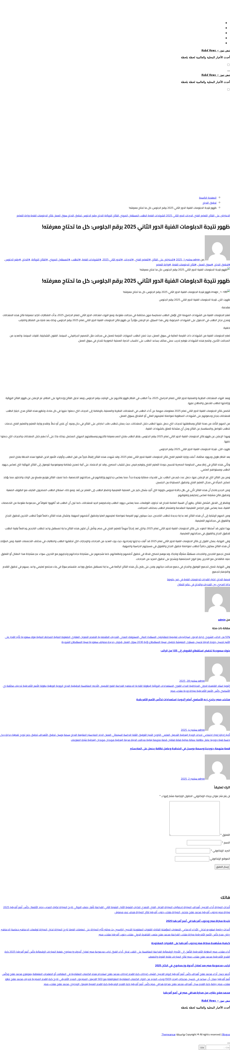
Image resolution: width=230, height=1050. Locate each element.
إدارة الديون (197, 636)
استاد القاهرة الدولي (211, 685)
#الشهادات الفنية (91, 259)
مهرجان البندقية (96, 739)
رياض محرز (224, 934)
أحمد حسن (223, 973)
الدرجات (189, 215)
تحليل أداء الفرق (120, 951)
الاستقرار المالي (147, 636)
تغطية (15, 734)
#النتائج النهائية (39, 259)
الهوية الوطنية (55, 685)
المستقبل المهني (129, 215)
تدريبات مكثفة (14, 685)
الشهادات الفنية (156, 215)
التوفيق (142, 734)
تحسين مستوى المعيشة (188, 641)
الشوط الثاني (111, 907)
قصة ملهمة (159, 739)
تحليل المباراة (46, 929)
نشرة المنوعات (79, 739)
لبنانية (149, 739)
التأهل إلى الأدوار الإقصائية (177, 951)
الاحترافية (194, 685)
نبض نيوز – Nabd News (215, 51)
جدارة (8, 734)
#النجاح (26, 259)
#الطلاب (76, 259)
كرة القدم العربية (98, 984)
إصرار (216, 734)
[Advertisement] (115, 8)
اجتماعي (207, 734)
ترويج (22, 734)
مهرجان (109, 739)
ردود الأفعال (36, 907)
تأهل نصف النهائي (83, 907)
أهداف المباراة (191, 907)
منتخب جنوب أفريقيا (160, 912)
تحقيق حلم (31, 734)
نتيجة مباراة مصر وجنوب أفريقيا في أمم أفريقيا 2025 (198, 920)
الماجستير (92, 734)
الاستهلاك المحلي (129, 636)
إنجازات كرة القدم (138, 973)
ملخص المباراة (179, 912)
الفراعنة (119, 685)
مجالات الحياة (138, 739)
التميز (150, 734)
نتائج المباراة (142, 912)
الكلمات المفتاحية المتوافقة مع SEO (118, 978)
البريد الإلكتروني (220, 850)
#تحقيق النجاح (222, 264)
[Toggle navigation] (228, 70)
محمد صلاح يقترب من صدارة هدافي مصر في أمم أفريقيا (196, 992)
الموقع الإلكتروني (220, 858)
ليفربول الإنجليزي (78, 984)
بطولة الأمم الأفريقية (34, 685)
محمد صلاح (194, 912)
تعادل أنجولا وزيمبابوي (76, 951)
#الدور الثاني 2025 (113, 259)
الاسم (226, 842)
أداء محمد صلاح (208, 973)
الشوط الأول (125, 907)
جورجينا (214, 739)
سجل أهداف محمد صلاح (184, 984)
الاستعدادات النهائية (162, 685)
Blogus (226, 1034)
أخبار (227, 734)
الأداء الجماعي (189, 929)
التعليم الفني (200, 215)
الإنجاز (191, 734)
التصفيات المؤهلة (171, 929)
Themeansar (168, 1034)
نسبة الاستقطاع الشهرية (74, 641)
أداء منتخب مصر (221, 951)
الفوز (112, 685)
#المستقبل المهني (59, 259)
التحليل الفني (156, 907)
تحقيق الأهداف (47, 734)
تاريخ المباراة (66, 907)
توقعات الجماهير (29, 929)
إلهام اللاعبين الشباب (159, 973)
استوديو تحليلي (206, 929)
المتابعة (82, 734)
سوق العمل (60, 215)
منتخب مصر (176, 690)
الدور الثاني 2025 (175, 215)
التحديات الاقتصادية (108, 636)
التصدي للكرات (141, 907)
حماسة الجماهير (10, 929)
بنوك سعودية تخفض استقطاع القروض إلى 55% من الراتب (195, 650)
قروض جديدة (114, 641)
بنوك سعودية (28, 636)
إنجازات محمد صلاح (117, 973)
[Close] (228, 1043)
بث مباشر (109, 929)
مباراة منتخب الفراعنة (182, 934)
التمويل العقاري (79, 636)
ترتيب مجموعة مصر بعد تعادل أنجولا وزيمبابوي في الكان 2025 (192, 965)
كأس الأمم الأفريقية (208, 690)
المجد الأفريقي (67, 978)
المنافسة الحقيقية (80, 685)
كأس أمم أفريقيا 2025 (16, 907)
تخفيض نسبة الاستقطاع (162, 641)
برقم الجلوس (89, 215)
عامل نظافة (202, 739)
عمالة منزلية (188, 739)
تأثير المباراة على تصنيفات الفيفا (86, 929)
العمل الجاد (104, 734)
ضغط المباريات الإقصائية (49, 951)
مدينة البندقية (122, 739)
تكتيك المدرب (51, 907)
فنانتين (171, 739)
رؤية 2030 (142, 641)
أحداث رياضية (222, 929)
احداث (198, 734)
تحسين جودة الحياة (213, 641)
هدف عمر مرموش (124, 912)
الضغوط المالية (61, 636)
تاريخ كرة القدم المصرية (44, 978)
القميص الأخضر (100, 685)
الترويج (157, 734)
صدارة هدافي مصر (160, 984)
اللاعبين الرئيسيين (123, 929)
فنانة (178, 739)
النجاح (100, 215)
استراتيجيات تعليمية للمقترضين (173, 636)
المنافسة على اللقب (141, 951)
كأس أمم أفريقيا (140, 984)
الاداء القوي (181, 685)
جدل (2, 734)
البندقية (183, 734)
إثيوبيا (226, 685)
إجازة (222, 734)
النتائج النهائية (111, 215)
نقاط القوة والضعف (159, 956)
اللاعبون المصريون (86, 978)
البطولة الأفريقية (202, 951)
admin (196, 259)
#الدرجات (129, 259)
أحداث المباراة (222, 907)
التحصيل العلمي (170, 734)
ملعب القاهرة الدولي (145, 934)
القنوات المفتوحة (143, 929)
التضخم (93, 636)
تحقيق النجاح (74, 215)
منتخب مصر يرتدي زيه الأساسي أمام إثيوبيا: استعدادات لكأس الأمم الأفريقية (183, 699)
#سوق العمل (205, 264)
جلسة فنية (224, 739)
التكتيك (157, 929)
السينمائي (117, 734)
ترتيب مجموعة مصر (100, 951)
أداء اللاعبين (207, 907)
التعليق (225, 834)
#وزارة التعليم (163, 264)
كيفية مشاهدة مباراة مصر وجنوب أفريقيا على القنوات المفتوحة (190, 943)
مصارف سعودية (97, 641)
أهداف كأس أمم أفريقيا (185, 973)
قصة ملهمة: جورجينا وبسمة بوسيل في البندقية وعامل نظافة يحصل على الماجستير (180, 748)
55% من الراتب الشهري (217, 636)
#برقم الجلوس (13, 259)
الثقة (135, 734)
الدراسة (127, 734)
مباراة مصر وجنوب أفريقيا (215, 912)
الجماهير (129, 685)
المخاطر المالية (44, 636)
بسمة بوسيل (63, 734)
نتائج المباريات (178, 956)
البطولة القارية (143, 685)
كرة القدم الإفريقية (119, 984)
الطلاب (143, 215)
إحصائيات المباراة (173, 907)
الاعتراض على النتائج (219, 215)
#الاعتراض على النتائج (163, 259)
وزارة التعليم (23, 215)
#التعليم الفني (143, 259)
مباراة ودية (189, 690)
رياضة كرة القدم (207, 984)
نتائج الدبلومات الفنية (41, 215)
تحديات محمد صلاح (20, 978)
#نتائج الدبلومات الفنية (184, 264)
